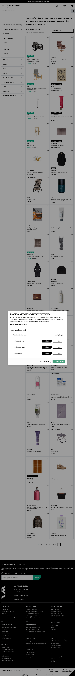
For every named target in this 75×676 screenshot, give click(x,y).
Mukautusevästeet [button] (18, 341)
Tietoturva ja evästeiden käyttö (18, 324)
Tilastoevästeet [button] (17, 353)
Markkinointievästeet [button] (18, 347)
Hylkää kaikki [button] (45, 361)
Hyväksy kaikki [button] (59, 361)
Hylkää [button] (47, 341)
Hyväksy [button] (58, 341)
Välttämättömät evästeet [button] (19, 335)
